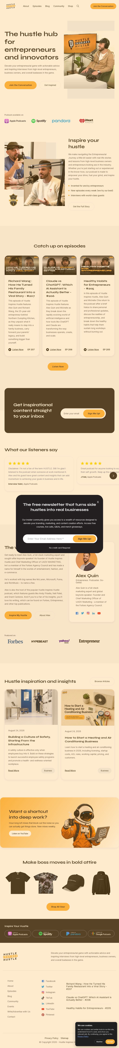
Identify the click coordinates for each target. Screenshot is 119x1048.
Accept (110, 1042)
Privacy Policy (83, 1036)
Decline (99, 1042)
